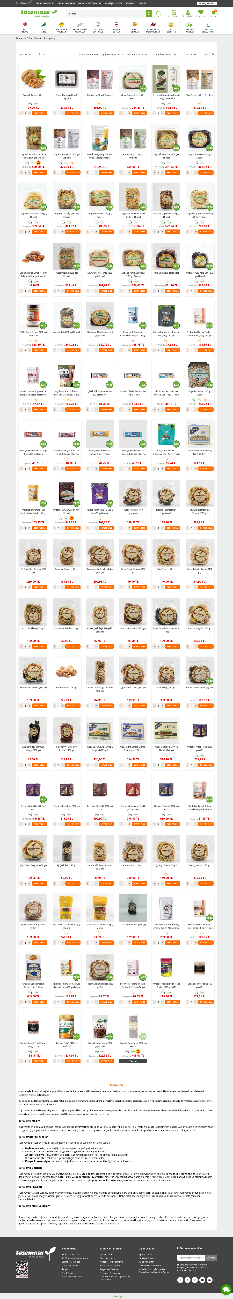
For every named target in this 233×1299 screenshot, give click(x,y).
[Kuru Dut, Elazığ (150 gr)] (33, 612)
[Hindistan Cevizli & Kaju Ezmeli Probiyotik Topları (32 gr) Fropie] (200, 790)
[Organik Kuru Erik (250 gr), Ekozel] (200, 138)
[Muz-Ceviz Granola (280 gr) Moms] (67, 908)
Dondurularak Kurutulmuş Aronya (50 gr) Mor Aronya (166, 926)
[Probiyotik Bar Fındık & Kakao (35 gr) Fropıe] (100, 434)
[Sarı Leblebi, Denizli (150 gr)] (67, 612)
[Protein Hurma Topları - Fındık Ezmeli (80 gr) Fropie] (200, 908)
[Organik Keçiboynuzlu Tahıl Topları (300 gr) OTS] (166, 967)
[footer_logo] (36, 1254)
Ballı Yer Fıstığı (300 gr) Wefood (67, 1045)
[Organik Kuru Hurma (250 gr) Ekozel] (100, 1027)
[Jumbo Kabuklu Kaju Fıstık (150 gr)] (33, 908)
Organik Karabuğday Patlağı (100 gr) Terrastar (166, 97)
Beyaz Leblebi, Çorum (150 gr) (199, 571)
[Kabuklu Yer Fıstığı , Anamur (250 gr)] (100, 671)
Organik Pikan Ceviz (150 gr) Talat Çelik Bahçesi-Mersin (33, 274)
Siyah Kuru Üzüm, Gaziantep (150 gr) (166, 630)
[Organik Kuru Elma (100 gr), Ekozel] (33, 197)
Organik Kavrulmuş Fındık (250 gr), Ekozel (133, 215)
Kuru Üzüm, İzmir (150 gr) (133, 628)
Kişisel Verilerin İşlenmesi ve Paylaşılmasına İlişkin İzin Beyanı (154, 1271)
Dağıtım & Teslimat (109, 1269)
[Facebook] (180, 1280)
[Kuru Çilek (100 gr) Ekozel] (166, 256)
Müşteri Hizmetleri (70, 1265)
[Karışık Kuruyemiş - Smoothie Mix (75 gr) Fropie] (166, 434)
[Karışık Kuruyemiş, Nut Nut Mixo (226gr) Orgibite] (100, 138)
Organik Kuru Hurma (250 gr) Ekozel (100, 1045)
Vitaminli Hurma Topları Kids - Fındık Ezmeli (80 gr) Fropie (66, 985)
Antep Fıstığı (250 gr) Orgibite (133, 156)
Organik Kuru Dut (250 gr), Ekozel (166, 156)
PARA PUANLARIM (66, 3)
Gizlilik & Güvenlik (147, 1258)
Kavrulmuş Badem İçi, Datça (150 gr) (99, 571)
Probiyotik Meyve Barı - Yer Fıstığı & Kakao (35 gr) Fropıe (67, 452)
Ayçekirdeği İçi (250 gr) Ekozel (67, 274)
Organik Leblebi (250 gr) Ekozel (200, 393)
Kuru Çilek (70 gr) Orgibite (100, 95)
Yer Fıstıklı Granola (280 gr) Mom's (100, 926)
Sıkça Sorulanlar (107, 1258)
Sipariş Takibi (106, 1254)
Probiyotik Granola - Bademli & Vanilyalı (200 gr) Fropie (133, 334)
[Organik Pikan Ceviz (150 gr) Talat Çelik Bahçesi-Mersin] (33, 256)
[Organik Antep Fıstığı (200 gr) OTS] (200, 730)
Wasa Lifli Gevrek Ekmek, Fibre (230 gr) (200, 452)
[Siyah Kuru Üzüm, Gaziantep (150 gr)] (166, 612)
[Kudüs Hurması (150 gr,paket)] (133, 493)
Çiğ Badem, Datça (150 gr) (133, 687)
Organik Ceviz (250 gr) (33, 95)
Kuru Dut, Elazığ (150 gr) (33, 628)
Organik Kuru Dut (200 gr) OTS (33, 808)
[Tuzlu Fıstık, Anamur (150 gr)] (133, 553)
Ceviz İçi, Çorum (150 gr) (66, 569)
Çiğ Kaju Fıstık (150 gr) (166, 865)
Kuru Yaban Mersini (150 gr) (33, 687)
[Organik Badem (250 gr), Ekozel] (100, 197)
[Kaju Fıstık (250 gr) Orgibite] (200, 79)
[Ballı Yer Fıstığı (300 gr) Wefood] (67, 1027)
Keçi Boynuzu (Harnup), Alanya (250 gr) (33, 748)
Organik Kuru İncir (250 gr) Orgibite (67, 156)
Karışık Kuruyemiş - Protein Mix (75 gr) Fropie (166, 334)
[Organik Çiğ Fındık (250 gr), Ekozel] (166, 197)
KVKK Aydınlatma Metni (150, 1265)
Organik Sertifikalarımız (111, 1262)
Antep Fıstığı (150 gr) (133, 865)
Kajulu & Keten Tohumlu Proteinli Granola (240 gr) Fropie (66, 393)
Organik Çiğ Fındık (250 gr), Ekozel (166, 215)
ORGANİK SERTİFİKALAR (89, 3)
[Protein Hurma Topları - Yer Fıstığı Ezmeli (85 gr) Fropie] (33, 375)
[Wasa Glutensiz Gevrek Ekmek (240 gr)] (166, 730)
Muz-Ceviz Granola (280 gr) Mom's (66, 926)
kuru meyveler (176, 1196)
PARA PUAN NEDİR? (45, 3)
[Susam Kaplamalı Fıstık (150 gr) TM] (100, 967)
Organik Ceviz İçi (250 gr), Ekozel (66, 215)
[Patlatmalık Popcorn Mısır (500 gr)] (100, 849)
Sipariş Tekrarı (145, 1254)
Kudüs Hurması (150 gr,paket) (133, 511)
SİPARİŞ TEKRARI (206, 3)
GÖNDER (210, 1257)
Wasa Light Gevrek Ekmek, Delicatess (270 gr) (133, 748)
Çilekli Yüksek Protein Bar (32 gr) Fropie (100, 393)
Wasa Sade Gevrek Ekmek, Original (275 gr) (100, 748)
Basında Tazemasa (71, 1262)
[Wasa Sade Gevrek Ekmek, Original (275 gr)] (100, 730)
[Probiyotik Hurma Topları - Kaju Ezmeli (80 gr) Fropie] (200, 316)
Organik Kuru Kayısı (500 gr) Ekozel (66, 511)
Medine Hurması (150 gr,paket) (166, 511)
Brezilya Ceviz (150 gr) (199, 865)
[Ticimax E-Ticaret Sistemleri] (117, 1296)
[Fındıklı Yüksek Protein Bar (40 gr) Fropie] (133, 375)
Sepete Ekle (40, 113)
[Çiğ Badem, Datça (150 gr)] (133, 671)
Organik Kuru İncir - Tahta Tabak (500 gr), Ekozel (33, 156)
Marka (23, 54)
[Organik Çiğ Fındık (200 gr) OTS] (100, 790)
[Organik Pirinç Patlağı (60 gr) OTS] (200, 967)
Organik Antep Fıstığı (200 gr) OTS (199, 748)
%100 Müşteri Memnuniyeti (75, 1258)
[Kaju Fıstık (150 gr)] (166, 553)
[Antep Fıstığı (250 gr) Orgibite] (133, 138)
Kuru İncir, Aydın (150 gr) (200, 628)
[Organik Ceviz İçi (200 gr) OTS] (166, 790)
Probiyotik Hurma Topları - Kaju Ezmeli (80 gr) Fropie (200, 334)
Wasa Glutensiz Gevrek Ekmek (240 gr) (166, 748)
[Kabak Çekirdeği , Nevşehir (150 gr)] (100, 612)
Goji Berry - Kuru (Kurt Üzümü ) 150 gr (66, 748)
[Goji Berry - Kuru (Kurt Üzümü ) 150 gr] (67, 730)
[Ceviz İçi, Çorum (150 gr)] (67, 553)
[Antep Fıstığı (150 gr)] (133, 849)
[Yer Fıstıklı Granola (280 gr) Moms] (100, 908)
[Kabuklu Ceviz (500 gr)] (67, 671)
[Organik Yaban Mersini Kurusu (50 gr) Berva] (33, 967)
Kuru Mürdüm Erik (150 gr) (133, 924)
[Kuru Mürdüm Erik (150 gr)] (133, 908)
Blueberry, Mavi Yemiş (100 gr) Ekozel (100, 334)
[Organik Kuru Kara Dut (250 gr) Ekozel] (200, 256)
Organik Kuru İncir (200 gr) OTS (67, 808)
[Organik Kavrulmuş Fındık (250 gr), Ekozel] (133, 197)
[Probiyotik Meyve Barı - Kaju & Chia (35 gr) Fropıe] (33, 434)
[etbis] (23, 1269)
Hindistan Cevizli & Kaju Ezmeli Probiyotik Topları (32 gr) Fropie (199, 808)
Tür (40, 54)
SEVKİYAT (130, 3)
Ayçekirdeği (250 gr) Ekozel (66, 332)
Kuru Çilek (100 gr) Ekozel (166, 272)
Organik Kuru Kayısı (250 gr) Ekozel (133, 1045)
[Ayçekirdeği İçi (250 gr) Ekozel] (67, 256)
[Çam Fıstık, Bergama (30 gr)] (33, 849)
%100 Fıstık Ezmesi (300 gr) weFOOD (33, 334)
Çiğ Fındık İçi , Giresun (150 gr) (33, 571)
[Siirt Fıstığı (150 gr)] (166, 671)
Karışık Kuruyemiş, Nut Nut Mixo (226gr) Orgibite (100, 156)
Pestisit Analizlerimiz (110, 1265)
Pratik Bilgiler (68, 1273)
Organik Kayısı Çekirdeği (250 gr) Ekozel (133, 274)
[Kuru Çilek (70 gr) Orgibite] (100, 79)
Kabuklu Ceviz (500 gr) (66, 687)
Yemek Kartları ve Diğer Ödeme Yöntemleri (115, 1278)
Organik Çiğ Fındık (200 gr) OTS (100, 808)
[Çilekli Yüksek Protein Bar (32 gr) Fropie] (100, 375)
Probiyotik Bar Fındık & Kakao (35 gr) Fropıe (100, 452)
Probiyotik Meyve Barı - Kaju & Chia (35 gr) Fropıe (33, 452)
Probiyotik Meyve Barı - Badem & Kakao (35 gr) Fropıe (133, 452)
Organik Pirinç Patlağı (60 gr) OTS (199, 985)
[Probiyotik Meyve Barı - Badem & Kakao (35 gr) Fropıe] (133, 434)
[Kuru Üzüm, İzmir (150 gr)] (133, 612)
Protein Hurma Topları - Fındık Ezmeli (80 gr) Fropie (200, 926)
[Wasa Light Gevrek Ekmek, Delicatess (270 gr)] (133, 730)
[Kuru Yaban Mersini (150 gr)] (33, 671)
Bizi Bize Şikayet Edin (72, 1276)
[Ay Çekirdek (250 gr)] (67, 849)
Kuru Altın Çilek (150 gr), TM (199, 687)
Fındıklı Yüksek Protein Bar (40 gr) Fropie (133, 393)
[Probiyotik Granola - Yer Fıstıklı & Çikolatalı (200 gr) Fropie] (33, 493)
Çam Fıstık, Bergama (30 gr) (33, 865)
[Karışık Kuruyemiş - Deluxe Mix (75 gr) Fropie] (100, 493)
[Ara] (149, 13)
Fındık (28, 1151)
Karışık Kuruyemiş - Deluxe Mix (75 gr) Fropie (100, 511)
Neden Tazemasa (70, 1254)
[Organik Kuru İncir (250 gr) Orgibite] (67, 138)
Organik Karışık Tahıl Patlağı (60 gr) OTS (33, 1045)
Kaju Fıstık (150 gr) (166, 569)
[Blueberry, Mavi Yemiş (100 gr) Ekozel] (100, 316)
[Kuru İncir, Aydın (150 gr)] (200, 612)
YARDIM (142, 3)
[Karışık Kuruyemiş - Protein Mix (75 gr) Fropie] (166, 316)
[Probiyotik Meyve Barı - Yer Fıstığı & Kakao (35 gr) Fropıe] (67, 434)
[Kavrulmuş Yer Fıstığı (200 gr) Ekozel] (100, 256)
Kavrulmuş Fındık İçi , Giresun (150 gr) (200, 511)
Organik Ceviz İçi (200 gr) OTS (166, 808)
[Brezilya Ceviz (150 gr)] (200, 849)
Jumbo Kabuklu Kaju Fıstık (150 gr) (33, 926)
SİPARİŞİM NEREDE (113, 3)
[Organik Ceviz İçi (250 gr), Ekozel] (67, 197)
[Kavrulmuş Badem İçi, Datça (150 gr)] (100, 553)
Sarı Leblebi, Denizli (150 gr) (66, 628)
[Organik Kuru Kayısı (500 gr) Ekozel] (67, 493)
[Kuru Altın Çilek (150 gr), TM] (200, 671)
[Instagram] (195, 1280)
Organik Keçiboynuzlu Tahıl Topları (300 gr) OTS (166, 985)
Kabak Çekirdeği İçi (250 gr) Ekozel (133, 97)
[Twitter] (188, 1280)
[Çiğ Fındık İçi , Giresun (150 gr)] (33, 553)
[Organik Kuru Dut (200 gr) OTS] (33, 790)
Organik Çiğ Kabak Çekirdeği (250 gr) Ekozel (199, 215)
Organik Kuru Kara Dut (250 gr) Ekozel (199, 274)
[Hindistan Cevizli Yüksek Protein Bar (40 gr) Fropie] (166, 375)
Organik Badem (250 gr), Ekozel (100, 215)
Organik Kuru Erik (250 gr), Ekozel (200, 156)
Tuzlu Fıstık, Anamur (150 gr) (133, 571)
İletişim (65, 1269)
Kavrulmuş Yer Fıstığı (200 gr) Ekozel (100, 274)
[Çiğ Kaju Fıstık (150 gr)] (166, 849)
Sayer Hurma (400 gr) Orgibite (66, 97)
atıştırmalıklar (154, 1196)
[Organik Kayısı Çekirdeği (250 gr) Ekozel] (133, 256)
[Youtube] (202, 1280)
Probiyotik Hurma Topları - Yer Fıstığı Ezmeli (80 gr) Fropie (133, 985)
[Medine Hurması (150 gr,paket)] (166, 493)
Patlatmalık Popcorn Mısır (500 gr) (100, 867)
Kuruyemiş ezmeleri (164, 1176)
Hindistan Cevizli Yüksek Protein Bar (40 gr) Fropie (166, 393)
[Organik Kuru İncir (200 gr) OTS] (67, 790)
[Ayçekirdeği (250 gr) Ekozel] (67, 316)
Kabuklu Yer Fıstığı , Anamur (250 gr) (99, 689)
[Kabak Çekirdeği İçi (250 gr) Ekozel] (133, 79)
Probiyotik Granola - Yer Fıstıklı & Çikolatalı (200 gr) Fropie (33, 511)
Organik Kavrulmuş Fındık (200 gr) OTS (133, 808)
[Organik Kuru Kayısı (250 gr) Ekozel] (133, 1027)
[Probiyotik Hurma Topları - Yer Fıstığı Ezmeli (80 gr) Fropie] (133, 967)
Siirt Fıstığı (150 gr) (166, 687)
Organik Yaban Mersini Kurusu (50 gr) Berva (33, 985)
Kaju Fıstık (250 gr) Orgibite (199, 95)
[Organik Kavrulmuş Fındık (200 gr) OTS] (133, 790)
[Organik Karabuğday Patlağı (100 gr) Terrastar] (166, 79)
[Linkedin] (210, 1280)
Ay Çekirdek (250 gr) (66, 865)
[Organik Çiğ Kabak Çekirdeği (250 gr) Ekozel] (200, 197)
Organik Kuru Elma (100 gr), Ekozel (33, 215)
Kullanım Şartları (146, 1262)
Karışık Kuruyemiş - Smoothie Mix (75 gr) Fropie (166, 452)
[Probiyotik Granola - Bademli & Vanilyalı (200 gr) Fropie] (133, 316)
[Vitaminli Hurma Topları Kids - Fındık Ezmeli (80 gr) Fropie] (67, 967)
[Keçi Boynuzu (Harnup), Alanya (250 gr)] (33, 730)
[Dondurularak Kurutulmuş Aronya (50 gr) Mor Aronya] (166, 908)
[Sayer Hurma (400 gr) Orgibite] (67, 79)
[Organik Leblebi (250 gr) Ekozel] (200, 375)
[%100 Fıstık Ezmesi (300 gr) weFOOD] (33, 316)
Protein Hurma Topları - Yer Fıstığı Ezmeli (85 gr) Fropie (33, 393)
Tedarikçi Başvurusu (110, 1273)
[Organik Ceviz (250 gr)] (33, 79)
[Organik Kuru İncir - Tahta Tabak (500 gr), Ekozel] (33, 138)
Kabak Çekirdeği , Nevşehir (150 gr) (100, 630)
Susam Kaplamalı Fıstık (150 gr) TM (99, 985)
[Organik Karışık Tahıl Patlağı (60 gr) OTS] (33, 1027)
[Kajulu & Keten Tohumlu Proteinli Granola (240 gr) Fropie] (67, 375)
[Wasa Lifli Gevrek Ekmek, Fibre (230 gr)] (200, 434)
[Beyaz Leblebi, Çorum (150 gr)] (200, 553)
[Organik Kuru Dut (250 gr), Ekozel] (166, 138)
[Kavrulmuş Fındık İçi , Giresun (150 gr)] (200, 493)
